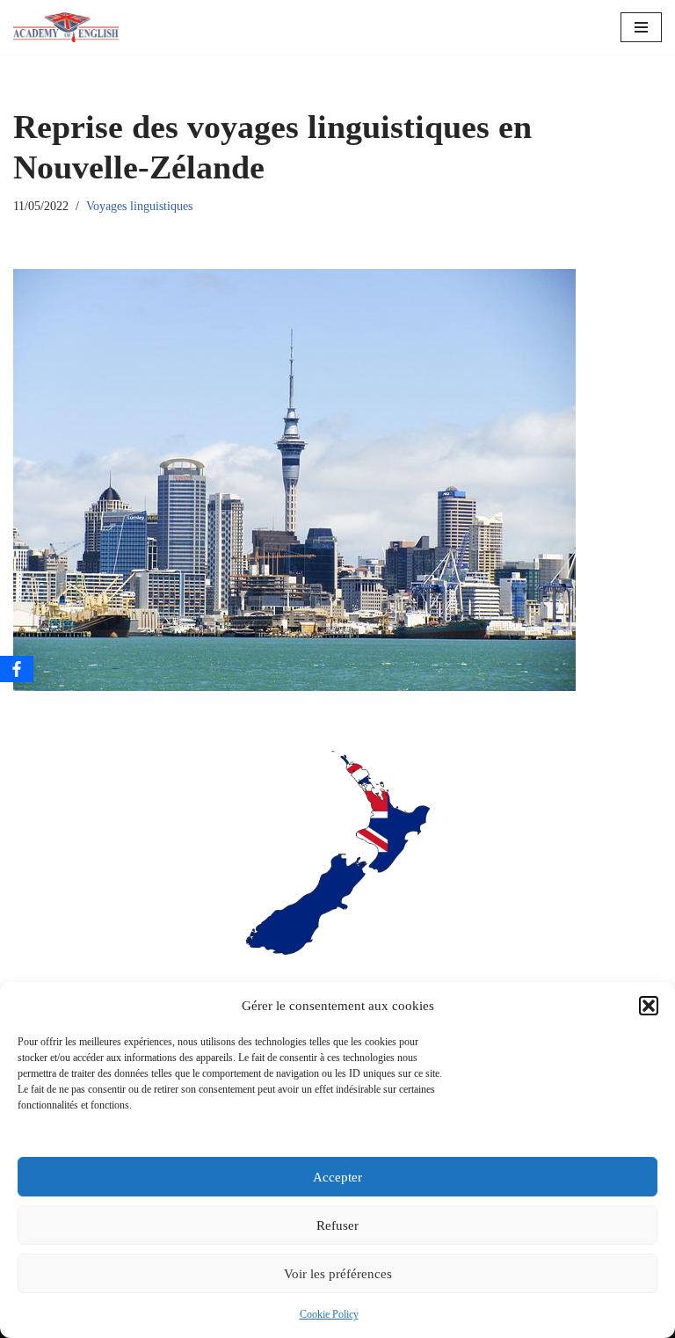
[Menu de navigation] (641, 27)
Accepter (337, 1177)
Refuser (337, 1225)
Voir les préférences (338, 1274)
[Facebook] (16, 669)
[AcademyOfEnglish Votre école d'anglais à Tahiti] (66, 27)
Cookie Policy (329, 1314)
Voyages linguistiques (139, 206)
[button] (648, 1005)
